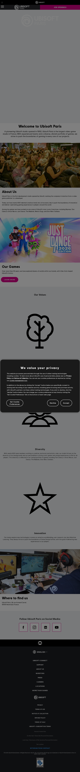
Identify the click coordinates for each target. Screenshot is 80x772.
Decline (53, 403)
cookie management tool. (18, 380)
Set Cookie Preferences (15, 403)
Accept (66, 403)
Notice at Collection (21, 378)
